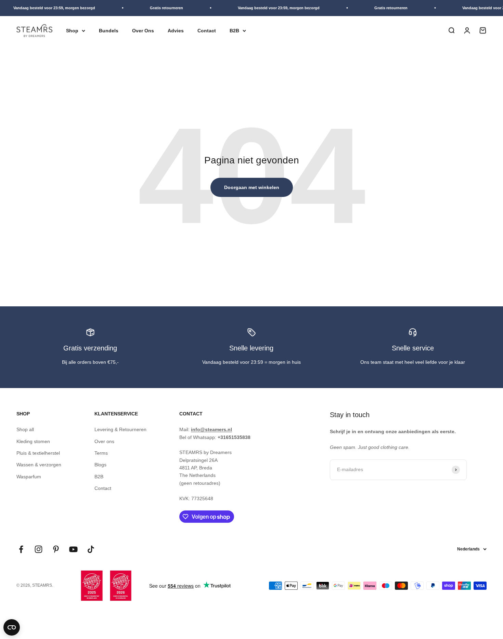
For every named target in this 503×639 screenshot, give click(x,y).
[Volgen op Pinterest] (56, 549)
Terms (101, 453)
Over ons (104, 441)
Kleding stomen (33, 441)
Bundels (108, 30)
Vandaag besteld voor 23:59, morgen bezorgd (50, 8)
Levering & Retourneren (120, 429)
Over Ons (143, 30)
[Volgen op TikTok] (90, 549)
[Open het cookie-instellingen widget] (11, 627)
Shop (72, 30)
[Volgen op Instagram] (38, 549)
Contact (206, 30)
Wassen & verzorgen (38, 464)
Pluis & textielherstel (38, 453)
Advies (176, 30)
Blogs (100, 464)
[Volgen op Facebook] (21, 549)
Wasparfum (28, 476)
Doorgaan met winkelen (251, 187)
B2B (234, 30)
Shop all (25, 429)
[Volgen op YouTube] (73, 549)
